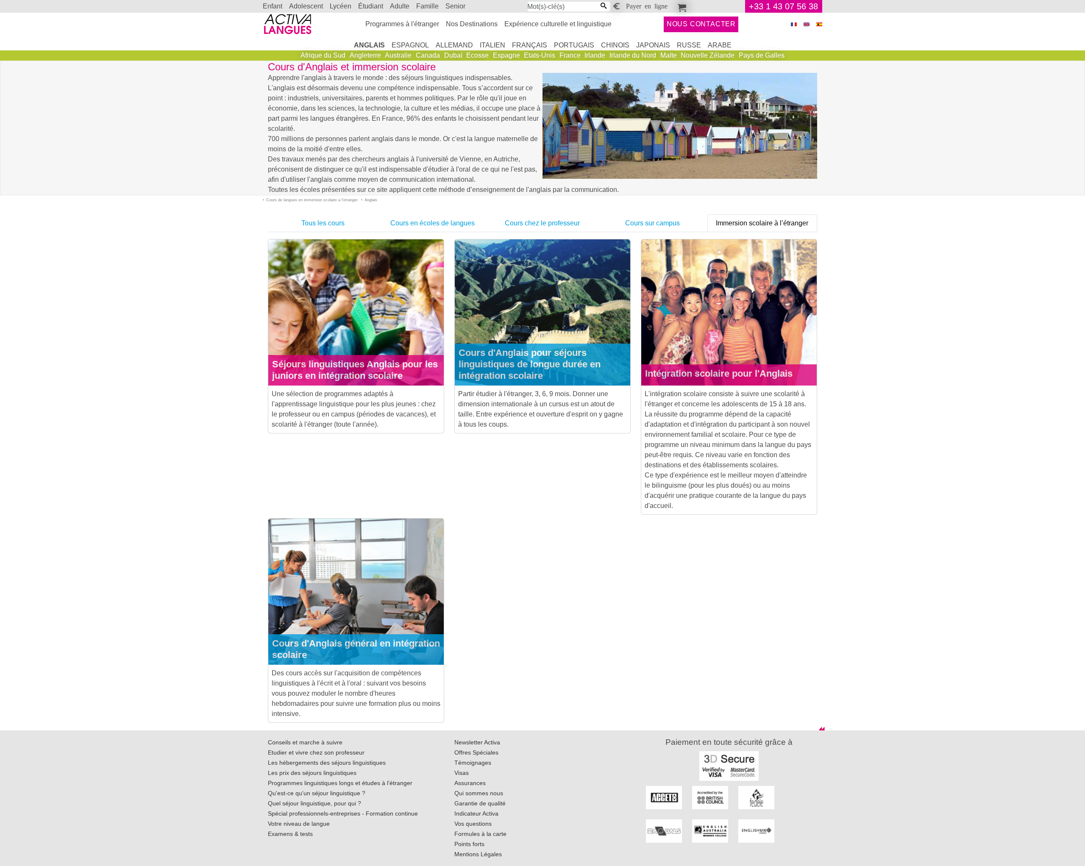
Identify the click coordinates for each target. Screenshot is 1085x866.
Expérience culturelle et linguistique (558, 24)
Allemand (454, 45)
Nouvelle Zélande (707, 55)
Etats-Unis (539, 55)
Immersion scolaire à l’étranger (762, 223)
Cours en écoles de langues (432, 223)
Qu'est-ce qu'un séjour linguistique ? (316, 793)
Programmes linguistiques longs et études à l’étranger (340, 783)
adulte (399, 6)
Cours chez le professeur (542, 223)
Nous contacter (701, 24)
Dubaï (453, 55)
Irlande (594, 55)
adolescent (306, 6)
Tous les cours (323, 223)
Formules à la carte (480, 833)
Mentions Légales (478, 854)
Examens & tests (290, 833)
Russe (689, 45)
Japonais (653, 45)
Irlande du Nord (632, 55)
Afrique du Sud (322, 55)
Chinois (615, 45)
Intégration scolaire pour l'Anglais (719, 373)
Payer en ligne (647, 5)
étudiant (370, 6)
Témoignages (472, 762)
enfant (272, 6)
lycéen (340, 6)
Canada (428, 55)
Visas (461, 772)
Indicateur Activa (476, 813)
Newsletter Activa (477, 742)
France (570, 55)
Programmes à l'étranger (402, 24)
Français (529, 45)
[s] (819, 24)
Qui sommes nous (478, 793)
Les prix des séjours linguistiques (312, 772)
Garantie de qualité (480, 803)
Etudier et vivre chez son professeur (316, 752)
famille (427, 6)
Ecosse (477, 55)
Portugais (574, 45)
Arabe (720, 45)
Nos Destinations (472, 24)
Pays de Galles (762, 55)
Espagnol (410, 45)
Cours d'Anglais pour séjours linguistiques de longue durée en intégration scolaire (530, 364)
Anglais (369, 45)
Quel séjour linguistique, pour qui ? (314, 803)
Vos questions (473, 823)
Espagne (506, 55)
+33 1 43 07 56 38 (783, 6)
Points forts (469, 844)
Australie (398, 55)
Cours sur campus (652, 223)
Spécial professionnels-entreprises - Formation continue (343, 813)
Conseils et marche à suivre (305, 742)
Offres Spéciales (476, 752)
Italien (492, 45)
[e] (807, 24)
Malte (668, 55)
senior (455, 6)
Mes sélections (680, 6)
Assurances (470, 783)
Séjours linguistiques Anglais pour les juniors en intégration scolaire (355, 370)
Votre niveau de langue (299, 823)
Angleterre (365, 55)
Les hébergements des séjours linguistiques (327, 762)
